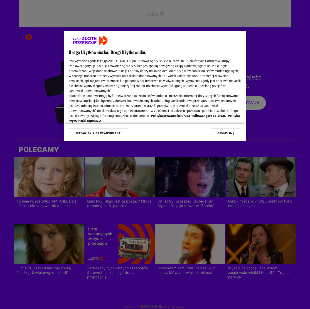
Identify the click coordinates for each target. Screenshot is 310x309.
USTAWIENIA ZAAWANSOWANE (98, 133)
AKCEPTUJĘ (225, 133)
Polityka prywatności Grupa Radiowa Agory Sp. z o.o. (188, 116)
